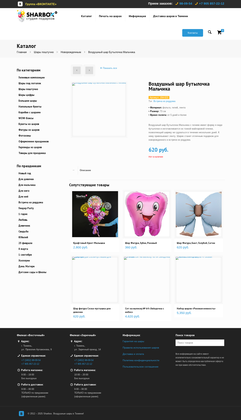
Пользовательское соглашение (140, 366)
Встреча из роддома (164, 101)
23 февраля (25, 243)
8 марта (23, 249)
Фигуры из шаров (29, 129)
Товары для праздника (32, 153)
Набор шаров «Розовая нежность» (196, 308)
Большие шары (28, 100)
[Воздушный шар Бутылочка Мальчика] (99, 110)
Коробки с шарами (30, 112)
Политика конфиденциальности (141, 360)
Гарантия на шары (133, 341)
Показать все (110, 68)
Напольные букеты (30, 106)
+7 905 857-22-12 (211, 3)
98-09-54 (185, 3)
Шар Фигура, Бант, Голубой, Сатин (196, 243)
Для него (24, 190)
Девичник (24, 225)
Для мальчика (27, 185)
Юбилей (23, 237)
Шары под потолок (30, 83)
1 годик (23, 214)
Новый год (25, 173)
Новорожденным (71, 52)
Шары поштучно (44, 52)
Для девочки (26, 179)
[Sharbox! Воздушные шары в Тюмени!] (37, 16)
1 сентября (25, 254)
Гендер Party (26, 208)
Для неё (23, 196)
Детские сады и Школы (32, 272)
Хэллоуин (24, 260)
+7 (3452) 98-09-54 (31, 360)
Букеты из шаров (29, 124)
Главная (22, 52)
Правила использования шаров (141, 347)
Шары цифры (26, 95)
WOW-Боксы (26, 118)
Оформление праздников (34, 141)
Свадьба (23, 231)
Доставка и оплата (133, 354)
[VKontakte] (21, 413)
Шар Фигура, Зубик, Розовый (141, 243)
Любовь (23, 219)
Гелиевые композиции (32, 77)
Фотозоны (25, 135)
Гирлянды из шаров (30, 147)
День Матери (27, 266)
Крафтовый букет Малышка (89, 243)
